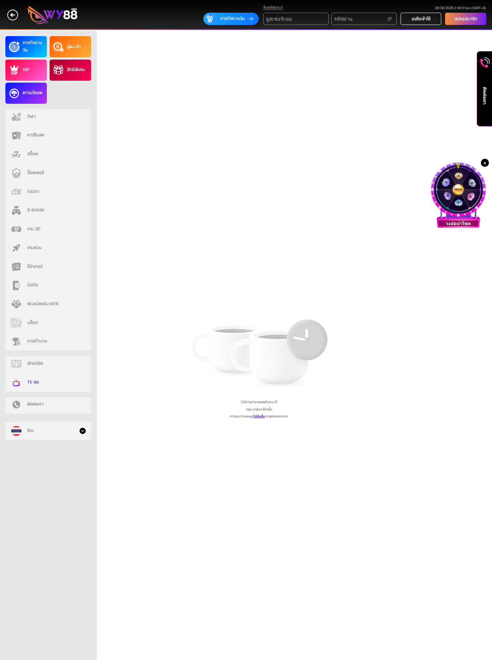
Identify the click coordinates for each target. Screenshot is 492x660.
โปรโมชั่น (259, 416)
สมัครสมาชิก (465, 19)
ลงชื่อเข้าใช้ (421, 19)
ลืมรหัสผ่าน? (273, 7)
